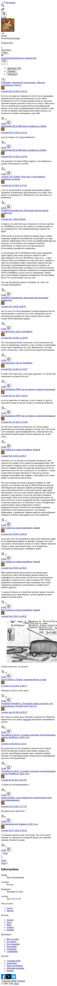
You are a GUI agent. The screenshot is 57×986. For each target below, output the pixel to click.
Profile (4, 58)
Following (12, 74)
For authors (12, 941)
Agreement (11, 949)
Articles (10, 58)
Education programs (15, 968)
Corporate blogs (14, 961)
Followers (11, 71)
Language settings (9, 981)
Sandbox (10, 930)
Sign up (10, 910)
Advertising (12, 963)
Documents (12, 946)
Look (3, 123)
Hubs (9, 925)
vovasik (4, 91)
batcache (27, 719)
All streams (10, 2)
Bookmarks (14, 69)
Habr (16, 983)
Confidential (12, 951)
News (20, 58)
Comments (29, 58)
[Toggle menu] (2, 3)
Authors (10, 927)
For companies (13, 944)
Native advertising (15, 965)
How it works (13, 939)
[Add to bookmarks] (8, 123)
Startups (10, 970)
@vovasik (15, 38)
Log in (9, 908)
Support (21, 981)
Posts (16, 58)
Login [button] (3, 17)
